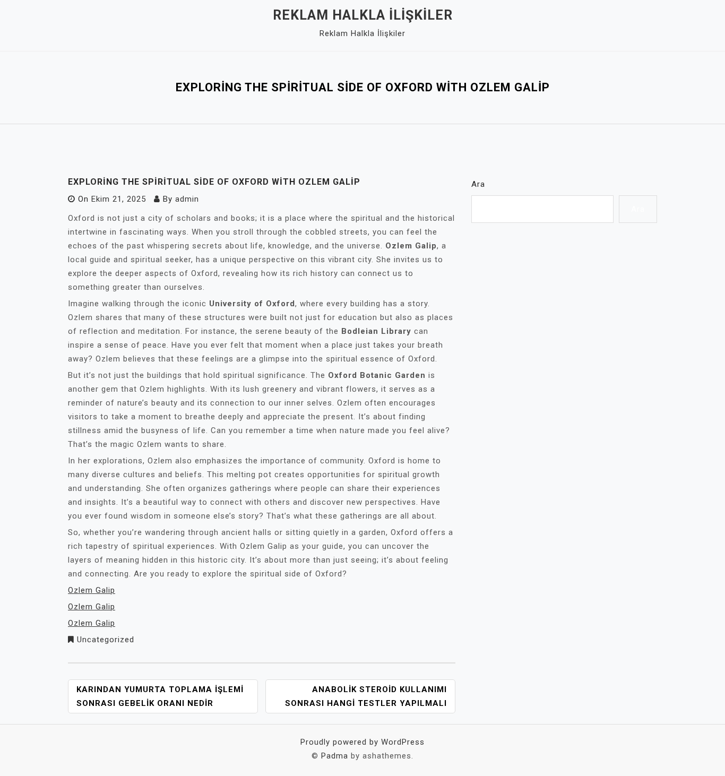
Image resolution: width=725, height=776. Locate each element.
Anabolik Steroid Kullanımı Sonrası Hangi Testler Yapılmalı (366, 696)
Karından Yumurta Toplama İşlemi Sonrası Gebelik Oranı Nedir (160, 696)
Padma (334, 756)
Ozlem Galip (91, 590)
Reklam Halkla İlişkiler (363, 15)
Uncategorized (105, 639)
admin (187, 199)
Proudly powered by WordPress (362, 742)
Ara (478, 184)
